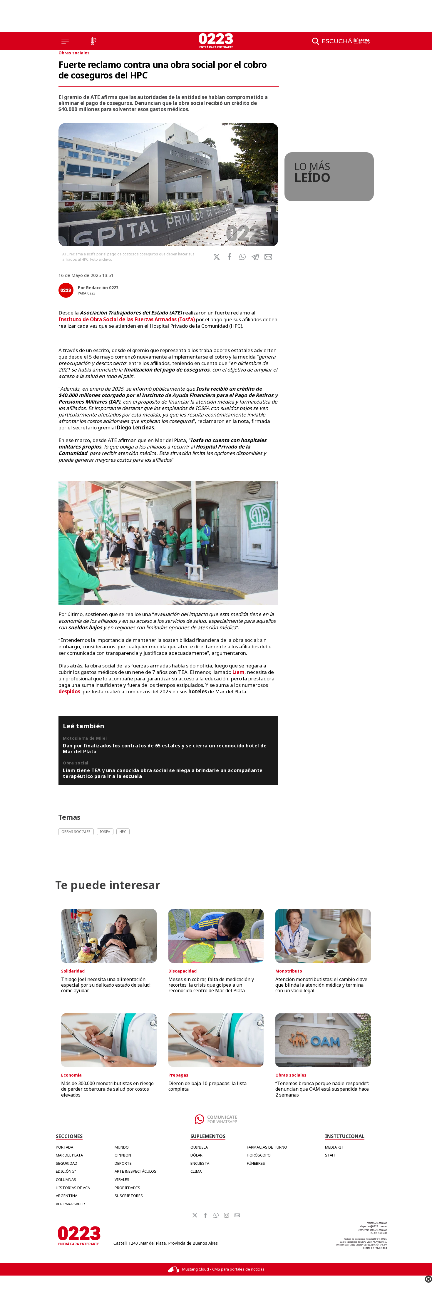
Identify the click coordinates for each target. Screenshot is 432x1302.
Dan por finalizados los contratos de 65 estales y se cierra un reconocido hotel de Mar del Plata (165, 748)
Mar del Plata (69, 1155)
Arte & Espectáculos (135, 1171)
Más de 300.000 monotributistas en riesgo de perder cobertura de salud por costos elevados (107, 1089)
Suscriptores (129, 1195)
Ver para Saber (70, 1203)
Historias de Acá (73, 1187)
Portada (64, 1147)
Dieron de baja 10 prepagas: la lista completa (207, 1086)
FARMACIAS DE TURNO (267, 1147)
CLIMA (196, 1171)
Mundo (122, 1147)
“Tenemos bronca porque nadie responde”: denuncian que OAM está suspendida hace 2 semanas (322, 1089)
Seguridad (66, 1163)
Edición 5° (66, 1171)
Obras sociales (74, 53)
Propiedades (127, 1187)
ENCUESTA (199, 1163)
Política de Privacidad (374, 1247)
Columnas (66, 1179)
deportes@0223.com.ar (373, 1226)
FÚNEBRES (256, 1163)
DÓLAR (196, 1155)
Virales (122, 1179)
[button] (242, 257)
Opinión (123, 1155)
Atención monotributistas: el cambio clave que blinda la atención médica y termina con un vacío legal (321, 985)
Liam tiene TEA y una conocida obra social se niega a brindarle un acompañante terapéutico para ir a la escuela (163, 773)
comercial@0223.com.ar (373, 1229)
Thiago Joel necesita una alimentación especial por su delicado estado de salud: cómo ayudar (105, 985)
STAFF (330, 1155)
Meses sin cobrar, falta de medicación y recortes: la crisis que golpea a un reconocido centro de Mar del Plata (211, 985)
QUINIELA (199, 1147)
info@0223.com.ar (376, 1222)
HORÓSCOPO (259, 1155)
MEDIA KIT (334, 1147)
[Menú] (65, 41)
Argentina (66, 1195)
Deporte (123, 1163)
